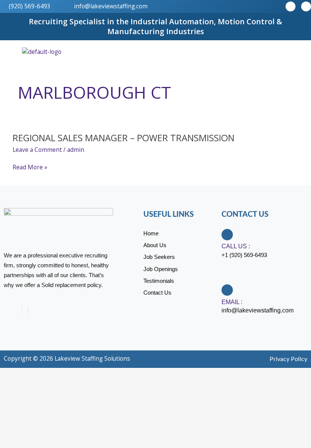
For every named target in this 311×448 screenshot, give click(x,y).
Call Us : (235, 246)
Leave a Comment (37, 149)
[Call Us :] (227, 234)
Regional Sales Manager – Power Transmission (123, 138)
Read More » (30, 167)
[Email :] (227, 290)
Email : (231, 302)
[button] (301, 51)
